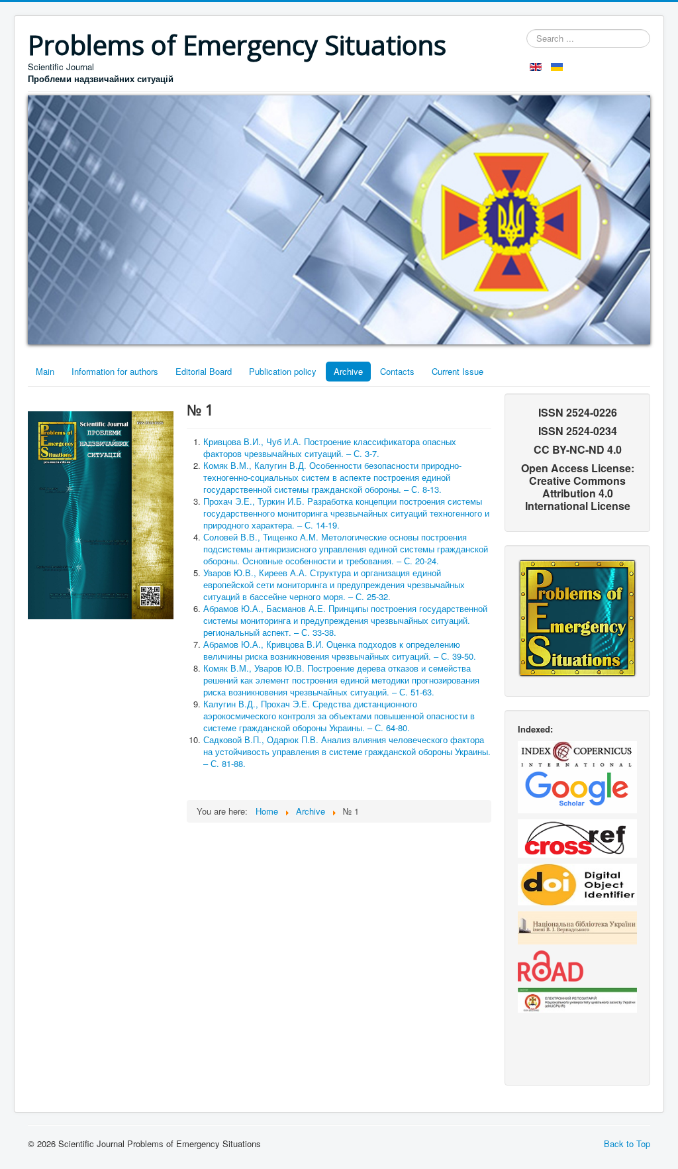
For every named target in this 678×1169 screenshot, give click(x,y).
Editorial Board (203, 371)
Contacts (397, 371)
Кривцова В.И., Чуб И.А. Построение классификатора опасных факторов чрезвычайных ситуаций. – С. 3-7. (329, 447)
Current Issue (457, 371)
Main (45, 371)
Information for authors (115, 371)
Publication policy (282, 371)
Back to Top (627, 1143)
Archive (348, 371)
